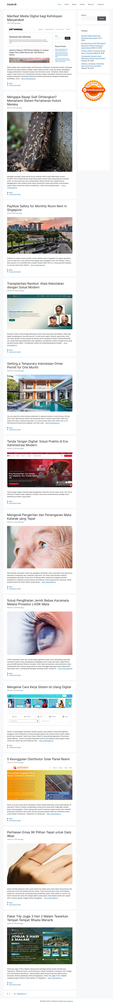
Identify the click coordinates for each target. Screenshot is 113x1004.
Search (83, 15)
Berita (67, 4)
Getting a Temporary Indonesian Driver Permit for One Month (35, 365)
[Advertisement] (93, 139)
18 (15, 994)
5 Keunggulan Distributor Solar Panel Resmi (38, 759)
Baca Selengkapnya (29, 79)
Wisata (74, 4)
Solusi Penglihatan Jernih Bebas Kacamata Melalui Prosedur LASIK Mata (38, 602)
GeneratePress (68, 1001)
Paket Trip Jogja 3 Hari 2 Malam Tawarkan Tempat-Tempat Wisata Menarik (37, 918)
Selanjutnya (22, 994)
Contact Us (100, 4)
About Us (91, 4)
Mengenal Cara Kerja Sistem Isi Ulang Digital (39, 687)
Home (59, 4)
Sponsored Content (15, 85)
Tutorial (82, 4)
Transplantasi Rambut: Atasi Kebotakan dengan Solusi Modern (35, 285)
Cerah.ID (12, 4)
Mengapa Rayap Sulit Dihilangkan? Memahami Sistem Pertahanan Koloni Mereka (34, 100)
